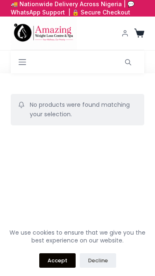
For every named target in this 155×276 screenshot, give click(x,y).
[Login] (125, 33)
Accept (57, 260)
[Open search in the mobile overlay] (128, 61)
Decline (98, 260)
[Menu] (22, 62)
